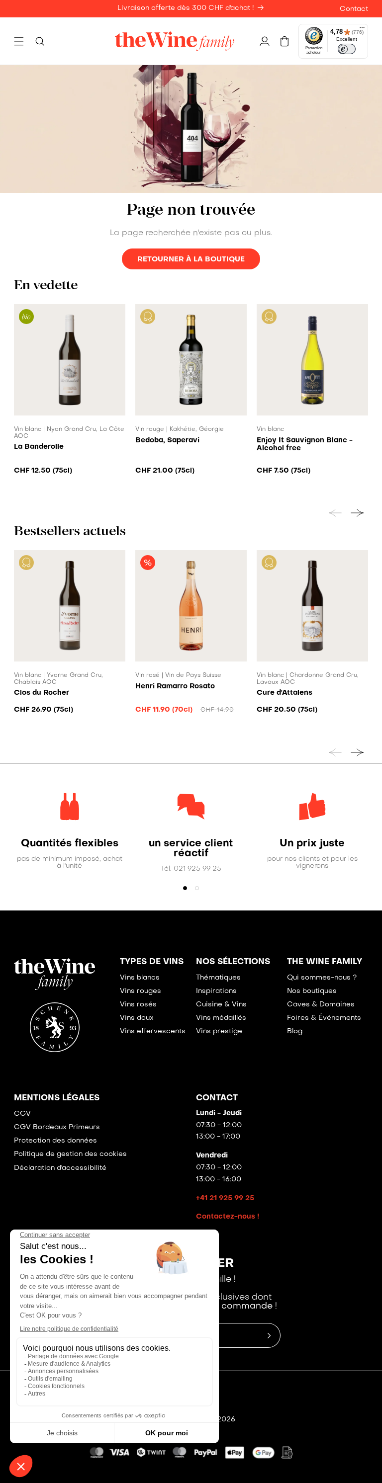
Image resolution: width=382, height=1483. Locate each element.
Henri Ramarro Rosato (175, 686)
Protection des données (55, 1141)
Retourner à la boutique (191, 259)
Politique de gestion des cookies (70, 1154)
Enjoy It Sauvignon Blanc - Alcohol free (305, 444)
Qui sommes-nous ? (322, 978)
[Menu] (362, 30)
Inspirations (216, 991)
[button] (19, 41)
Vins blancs (140, 978)
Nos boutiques (312, 991)
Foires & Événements (324, 1018)
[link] (69, 844)
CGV (22, 1114)
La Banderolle (39, 446)
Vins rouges (140, 991)
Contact (354, 9)
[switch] (347, 49)
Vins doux (137, 1018)
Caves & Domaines (321, 1004)
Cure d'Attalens (284, 692)
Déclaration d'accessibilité (60, 1168)
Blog (294, 1031)
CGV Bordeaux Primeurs (57, 1127)
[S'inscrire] (269, 1335)
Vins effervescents (153, 1031)
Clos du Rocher (41, 692)
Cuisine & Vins (221, 1004)
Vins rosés (138, 1004)
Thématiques (218, 978)
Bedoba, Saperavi (167, 440)
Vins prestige (219, 1031)
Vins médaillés (221, 1018)
